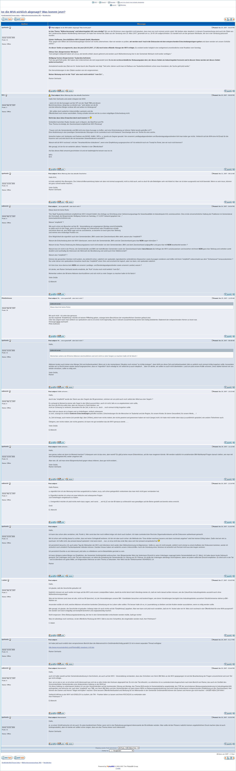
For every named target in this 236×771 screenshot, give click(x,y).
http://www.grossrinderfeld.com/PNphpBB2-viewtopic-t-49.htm (71, 647)
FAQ (95, 2)
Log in (114, 5)
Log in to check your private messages (131, 2)
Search (103, 2)
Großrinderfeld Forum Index (10, 15)
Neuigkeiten (47, 15)
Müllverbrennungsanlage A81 (31, 15)
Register (112, 2)
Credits (118, 768)
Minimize (123, 5)
